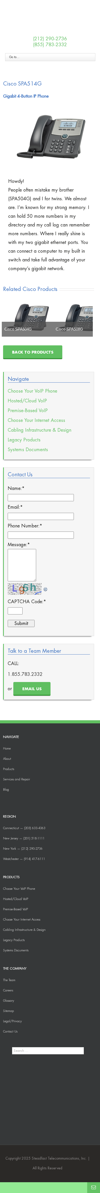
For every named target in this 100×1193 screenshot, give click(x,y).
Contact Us (10, 1031)
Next (87, 317)
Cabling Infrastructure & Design (39, 430)
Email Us (32, 689)
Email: (15, 507)
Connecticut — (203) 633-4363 (24, 828)
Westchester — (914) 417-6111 (24, 858)
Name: (16, 488)
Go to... (14, 57)
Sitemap (8, 1010)
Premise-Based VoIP (28, 410)
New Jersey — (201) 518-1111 (24, 838)
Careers (8, 990)
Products (8, 769)
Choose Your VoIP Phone (32, 391)
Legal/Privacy (12, 1021)
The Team (9, 980)
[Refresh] (45, 587)
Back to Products (32, 352)
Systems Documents (28, 449)
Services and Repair (16, 779)
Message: (19, 544)
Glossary (8, 1000)
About (7, 758)
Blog (6, 789)
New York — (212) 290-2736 (23, 848)
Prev (10, 317)
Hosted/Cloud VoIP (27, 401)
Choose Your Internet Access (36, 420)
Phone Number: (25, 526)
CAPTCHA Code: (27, 601)
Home (7, 748)
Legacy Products (24, 440)
